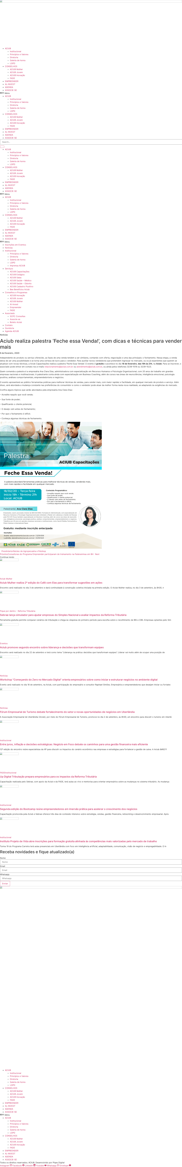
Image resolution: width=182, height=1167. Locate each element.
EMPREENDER (11, 81)
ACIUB (8, 48)
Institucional (15, 51)
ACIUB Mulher (16, 69)
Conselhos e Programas (16, 292)
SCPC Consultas (17, 316)
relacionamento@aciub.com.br (59, 366)
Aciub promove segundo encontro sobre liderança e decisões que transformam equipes (52, 647)
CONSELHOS (11, 66)
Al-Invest (14, 304)
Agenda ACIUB (12, 331)
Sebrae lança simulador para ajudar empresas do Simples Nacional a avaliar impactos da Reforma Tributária (63, 614)
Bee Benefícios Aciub (20, 289)
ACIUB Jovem (16, 72)
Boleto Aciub (16, 322)
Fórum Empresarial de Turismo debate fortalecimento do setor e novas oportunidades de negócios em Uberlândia (67, 711)
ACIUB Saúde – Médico (20, 280)
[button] (91, 93)
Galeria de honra (17, 60)
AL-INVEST (10, 84)
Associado (10, 313)
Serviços (9, 268)
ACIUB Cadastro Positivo (21, 286)
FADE (12, 78)
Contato (9, 325)
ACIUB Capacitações (19, 271)
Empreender (15, 307)
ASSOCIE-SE (11, 90)
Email (2, 866)
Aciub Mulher (6, 578)
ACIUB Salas (15, 277)
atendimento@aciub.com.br (89, 366)
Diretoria (14, 57)
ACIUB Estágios (17, 274)
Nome (3, 858)
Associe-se (15, 319)
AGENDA (9, 87)
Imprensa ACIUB (17, 265)
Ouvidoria (9, 328)
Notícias (9, 247)
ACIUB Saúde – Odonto (21, 283)
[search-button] (2, 147)
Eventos (4, 643)
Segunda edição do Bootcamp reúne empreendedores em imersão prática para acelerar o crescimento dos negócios (68, 809)
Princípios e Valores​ (19, 54)
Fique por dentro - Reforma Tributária (17, 611)
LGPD (12, 63)
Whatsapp (4, 874)
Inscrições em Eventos (15, 244)
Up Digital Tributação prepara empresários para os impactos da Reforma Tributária (48, 776)
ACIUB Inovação (17, 75)
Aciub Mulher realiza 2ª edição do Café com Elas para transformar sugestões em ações (51, 582)
